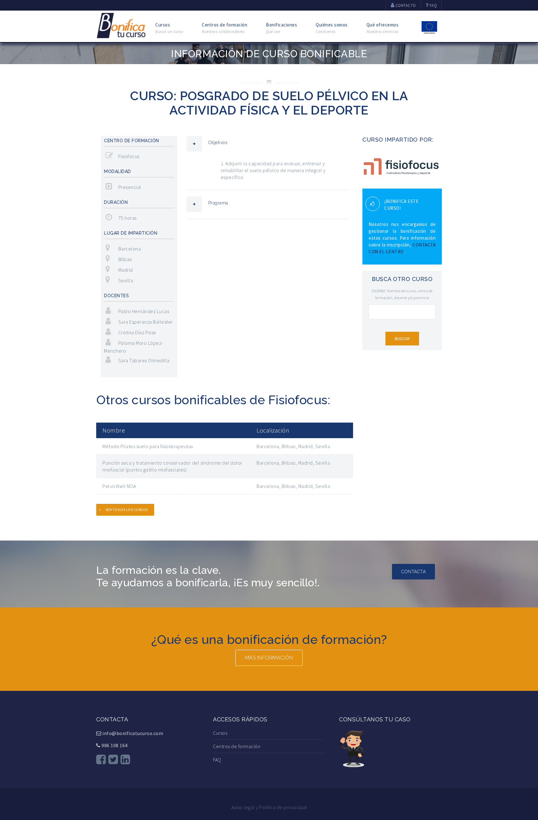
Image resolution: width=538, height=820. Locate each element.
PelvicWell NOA (119, 486)
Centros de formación (224, 28)
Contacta (413, 571)
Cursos (169, 28)
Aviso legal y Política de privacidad (269, 807)
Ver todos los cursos (127, 509)
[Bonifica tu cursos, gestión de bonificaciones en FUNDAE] (121, 24)
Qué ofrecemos (382, 28)
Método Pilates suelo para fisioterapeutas (147, 446)
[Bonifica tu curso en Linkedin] (125, 759)
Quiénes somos (332, 28)
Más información (269, 658)
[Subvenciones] (429, 27)
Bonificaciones (281, 28)
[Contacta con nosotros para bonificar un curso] (351, 747)
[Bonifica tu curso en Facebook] (101, 759)
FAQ (217, 760)
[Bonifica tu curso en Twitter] (113, 759)
